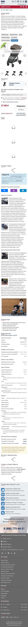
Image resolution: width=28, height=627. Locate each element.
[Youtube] (23, 1)
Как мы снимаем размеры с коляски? (9, 335)
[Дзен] (15, 1)
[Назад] (2, 73)
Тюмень (3, 597)
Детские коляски (5, 562)
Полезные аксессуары (6, 580)
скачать (25, 439)
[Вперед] (26, 73)
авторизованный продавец (16, 176)
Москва (3, 589)
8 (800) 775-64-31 (5, 7)
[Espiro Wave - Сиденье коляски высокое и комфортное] (7, 73)
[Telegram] (21, 1)
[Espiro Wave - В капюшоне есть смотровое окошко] (14, 73)
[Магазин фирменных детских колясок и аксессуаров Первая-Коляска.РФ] (3, 2)
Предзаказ (21, 106)
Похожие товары (5, 37)
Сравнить (21, 109)
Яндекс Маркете (21, 469)
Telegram (5, 541)
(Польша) (23, 338)
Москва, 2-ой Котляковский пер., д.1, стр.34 (13, 549)
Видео (20, 34)
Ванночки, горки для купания (8, 573)
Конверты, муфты (5, 577)
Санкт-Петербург (5, 591)
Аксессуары (14, 37)
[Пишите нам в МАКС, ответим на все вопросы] (13, 190)
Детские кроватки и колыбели (8, 564)
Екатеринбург (4, 593)
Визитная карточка (7, 546)
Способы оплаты (5, 613)
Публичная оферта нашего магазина (14, 623)
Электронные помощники (7, 575)
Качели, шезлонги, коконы (7, 569)
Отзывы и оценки (6, 40)
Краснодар (3, 595)
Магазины (4, 585)
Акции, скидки (4, 560)
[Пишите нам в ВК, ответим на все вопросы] (4, 190)
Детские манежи (5, 571)
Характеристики (13, 34)
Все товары (4, 557)
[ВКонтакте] (13, 1)
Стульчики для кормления (7, 566)
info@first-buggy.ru (7, 544)
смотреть (24, 443)
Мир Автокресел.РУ (5, 582)
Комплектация (5, 34)
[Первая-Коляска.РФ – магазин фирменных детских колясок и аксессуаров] (1, 10)
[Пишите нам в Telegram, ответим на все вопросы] (23, 190)
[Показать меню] (26, 6)
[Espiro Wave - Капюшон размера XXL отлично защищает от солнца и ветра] (21, 73)
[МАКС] (18, 1)
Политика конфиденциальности (14, 625)
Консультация (14, 40)
